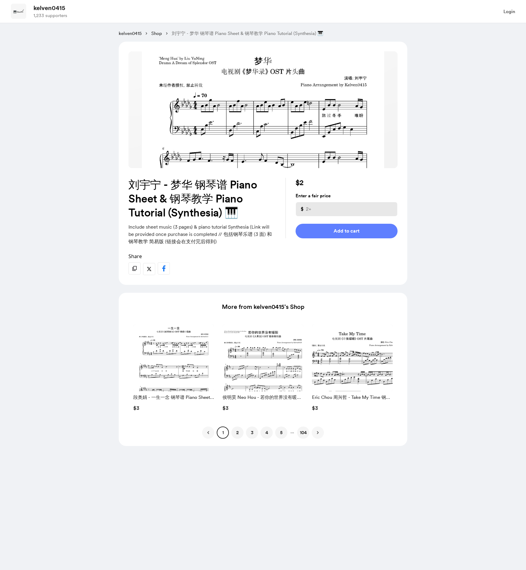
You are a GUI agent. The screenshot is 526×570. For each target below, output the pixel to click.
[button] (173, 369)
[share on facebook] (164, 268)
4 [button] (266, 432)
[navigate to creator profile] (18, 11)
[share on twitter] (149, 269)
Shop (156, 33)
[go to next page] (318, 433)
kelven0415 (49, 8)
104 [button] (303, 432)
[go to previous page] (208, 433)
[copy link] (134, 268)
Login (509, 11)
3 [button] (252, 432)
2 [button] (237, 432)
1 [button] (223, 432)
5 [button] (281, 432)
